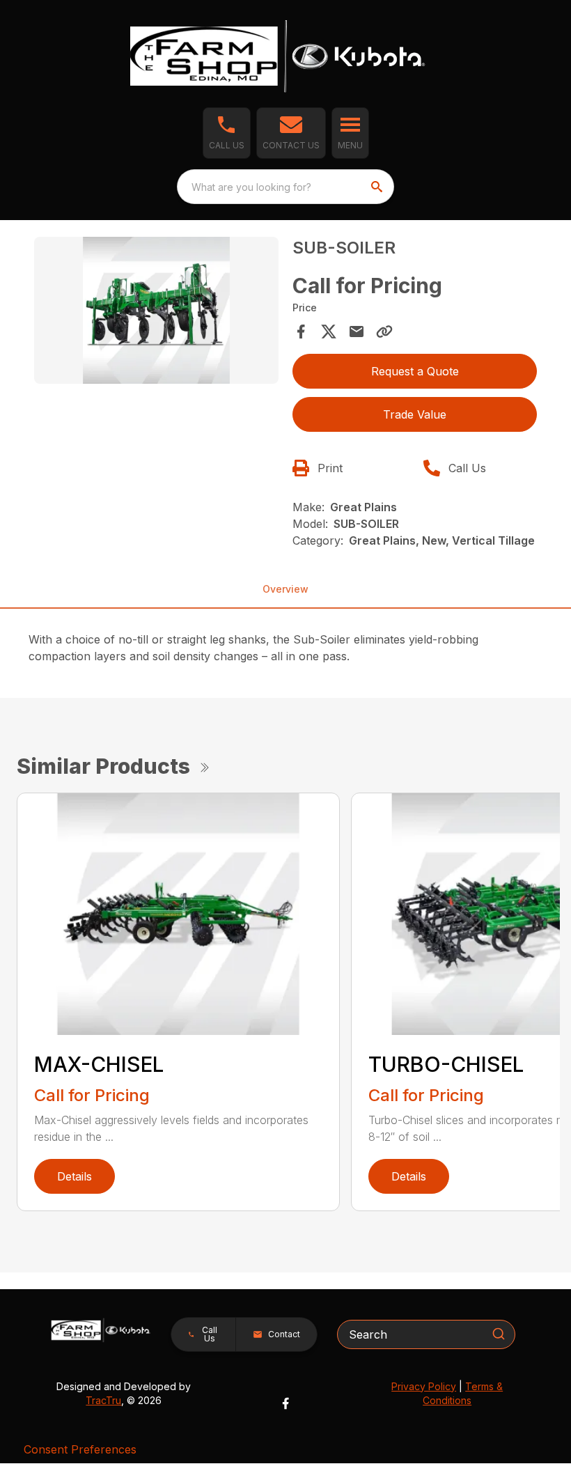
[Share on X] (328, 331)
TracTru (103, 1400)
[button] (227, 133)
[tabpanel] (156, 312)
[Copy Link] (384, 331)
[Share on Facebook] (300, 331)
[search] (378, 187)
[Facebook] (285, 1403)
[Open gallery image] (156, 310)
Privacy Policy (423, 1386)
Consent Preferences (80, 1449)
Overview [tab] (285, 589)
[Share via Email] (356, 331)
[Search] (498, 1334)
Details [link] (74, 1176)
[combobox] (285, 186)
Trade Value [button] (414, 414)
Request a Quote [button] (415, 371)
